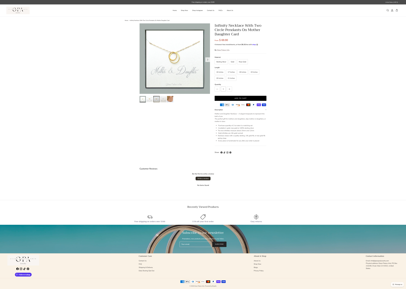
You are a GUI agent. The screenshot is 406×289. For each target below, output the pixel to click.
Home (175, 10)
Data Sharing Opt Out (146, 271)
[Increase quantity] (229, 89)
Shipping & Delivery (146, 267)
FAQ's (221, 10)
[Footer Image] (23, 260)
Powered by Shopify (210, 286)
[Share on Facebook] (221, 152)
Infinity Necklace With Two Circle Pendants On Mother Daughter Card (149, 20)
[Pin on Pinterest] (230, 152)
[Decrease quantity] (217, 89)
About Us (230, 10)
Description (219, 110)
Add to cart (241, 98)
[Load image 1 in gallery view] (175, 58)
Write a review (203, 178)
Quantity (218, 84)
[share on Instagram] (227, 152)
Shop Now (184, 10)
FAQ (140, 264)
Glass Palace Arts (223, 50)
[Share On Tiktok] (224, 152)
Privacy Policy (259, 271)
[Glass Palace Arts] (18, 10)
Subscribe (219, 244)
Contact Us (210, 10)
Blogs (256, 267)
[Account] (391, 10)
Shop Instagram (197, 10)
